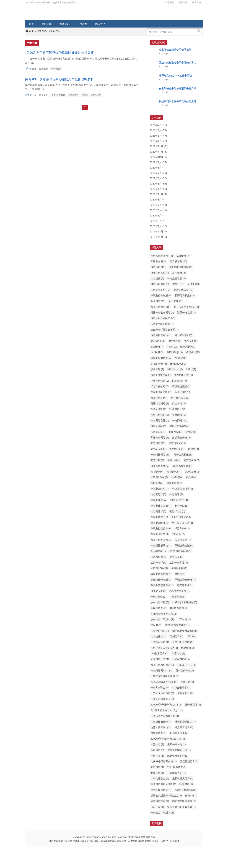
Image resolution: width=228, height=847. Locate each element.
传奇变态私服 (183, 454)
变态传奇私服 (183, 289)
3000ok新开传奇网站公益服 (168, 738)
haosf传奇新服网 (186, 789)
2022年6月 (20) (158, 178)
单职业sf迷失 (160, 534)
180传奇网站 (178, 608)
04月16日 (38, 89)
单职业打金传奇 (161, 528)
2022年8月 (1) (157, 167)
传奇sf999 (73, 95)
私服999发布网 (179, 591)
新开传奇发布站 (182, 522)
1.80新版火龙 (176, 772)
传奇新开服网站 (161, 545)
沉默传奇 (188, 647)
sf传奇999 (182, 528)
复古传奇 (157, 767)
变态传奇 (158, 443)
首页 (31, 23)
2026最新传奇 (176, 767)
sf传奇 (194, 284)
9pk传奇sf (174, 471)
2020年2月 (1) (157, 220)
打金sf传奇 (158, 409)
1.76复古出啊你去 (162, 699)
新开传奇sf (159, 397)
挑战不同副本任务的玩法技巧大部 (177, 101)
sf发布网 (179, 380)
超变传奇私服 (160, 272)
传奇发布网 (178, 261)
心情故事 (82, 23)
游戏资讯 (64, 23)
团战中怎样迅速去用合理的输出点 (177, 62)
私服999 (157, 483)
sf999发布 (56, 68)
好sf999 (175, 341)
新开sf (191, 477)
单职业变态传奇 (185, 579)
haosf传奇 (187, 346)
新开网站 (181, 505)
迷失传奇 (176, 556)
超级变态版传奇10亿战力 (166, 795)
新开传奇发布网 (161, 539)
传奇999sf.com (161, 375)
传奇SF (190, 795)
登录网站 (169, 2)
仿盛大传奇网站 (161, 727)
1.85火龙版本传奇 (162, 693)
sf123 (191, 636)
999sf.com (175, 369)
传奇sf (85, 95)
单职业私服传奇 (161, 358)
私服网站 (175, 431)
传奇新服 (179, 414)
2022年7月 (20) (158, 173)
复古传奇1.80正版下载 (181, 806)
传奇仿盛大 (158, 636)
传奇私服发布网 (162, 255)
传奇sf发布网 (160, 289)
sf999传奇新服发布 (184, 602)
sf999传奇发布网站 (177, 625)
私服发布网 (158, 261)
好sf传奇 (157, 346)
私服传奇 (183, 255)
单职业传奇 (159, 517)
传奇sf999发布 (58, 95)
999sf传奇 (176, 448)
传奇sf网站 (158, 426)
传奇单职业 (185, 693)
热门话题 (47, 23)
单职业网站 (174, 483)
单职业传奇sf (181, 517)
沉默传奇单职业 (177, 755)
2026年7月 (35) (158, 125)
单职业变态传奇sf (162, 585)
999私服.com (183, 375)
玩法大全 (100, 23)
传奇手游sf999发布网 (164, 647)
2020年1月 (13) (158, 226)
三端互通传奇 (189, 761)
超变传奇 (179, 272)
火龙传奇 (187, 681)
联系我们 (196, 2)
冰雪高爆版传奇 (161, 789)
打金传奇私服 (160, 414)
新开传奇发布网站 (162, 312)
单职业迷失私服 (161, 505)
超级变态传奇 (181, 437)
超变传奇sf (184, 585)
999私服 (178, 534)
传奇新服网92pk (161, 670)
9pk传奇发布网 (182, 466)
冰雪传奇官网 (160, 801)
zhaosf (180, 358)
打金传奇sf (177, 409)
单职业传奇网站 (161, 573)
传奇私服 (158, 267)
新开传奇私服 (185, 295)
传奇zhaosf (178, 363)
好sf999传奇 (183, 335)
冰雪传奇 (178, 653)
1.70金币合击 (160, 630)
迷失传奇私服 (178, 562)
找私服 (156, 625)
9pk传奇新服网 (161, 710)
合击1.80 (157, 806)
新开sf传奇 (182, 392)
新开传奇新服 (160, 403)
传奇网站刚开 (160, 420)
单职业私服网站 (182, 488)
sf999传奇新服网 (180, 551)
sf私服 (180, 573)
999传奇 (190, 341)
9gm (178, 710)
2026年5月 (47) (158, 135)
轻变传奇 (186, 784)
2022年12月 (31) (159, 146)
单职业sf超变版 (161, 392)
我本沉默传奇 (184, 670)
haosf (172, 346)
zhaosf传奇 (159, 363)
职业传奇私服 (160, 380)
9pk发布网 (158, 551)
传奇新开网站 (160, 454)
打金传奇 (179, 403)
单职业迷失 (158, 500)
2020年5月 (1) (157, 215)
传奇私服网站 (160, 284)
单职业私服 (175, 352)
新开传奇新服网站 (162, 664)
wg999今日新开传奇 (164, 761)
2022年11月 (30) (159, 151)
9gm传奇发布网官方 (164, 613)
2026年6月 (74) (158, 130)
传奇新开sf (158, 511)
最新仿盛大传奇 (182, 778)
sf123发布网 (159, 568)
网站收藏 (183, 2)
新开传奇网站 (160, 306)
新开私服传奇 (180, 397)
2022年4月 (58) (158, 189)
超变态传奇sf (160, 466)
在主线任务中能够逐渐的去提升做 (177, 88)
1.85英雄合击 (160, 778)
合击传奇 (157, 750)
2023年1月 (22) (158, 141)
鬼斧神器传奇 (176, 744)
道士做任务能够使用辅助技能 (175, 49)
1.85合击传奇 (179, 733)
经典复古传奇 (184, 727)
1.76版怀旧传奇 (161, 721)
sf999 (176, 477)
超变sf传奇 (158, 591)
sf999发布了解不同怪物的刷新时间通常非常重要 (59, 52)
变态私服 (157, 460)
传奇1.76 (157, 755)
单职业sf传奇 (160, 522)
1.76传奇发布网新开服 (165, 716)
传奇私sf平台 (160, 687)
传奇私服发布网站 (180, 267)
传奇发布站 (183, 539)
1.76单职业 (177, 596)
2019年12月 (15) (159, 231)
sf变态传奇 (158, 448)
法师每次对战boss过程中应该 (175, 75)
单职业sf (193, 352)
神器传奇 (157, 744)
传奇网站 (179, 420)
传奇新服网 (158, 556)
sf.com (193, 448)
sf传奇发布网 (160, 386)
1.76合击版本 (181, 687)
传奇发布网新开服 (179, 750)
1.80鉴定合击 (160, 642)
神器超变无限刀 (185, 721)
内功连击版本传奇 (184, 801)
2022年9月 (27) (158, 162)
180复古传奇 (159, 653)
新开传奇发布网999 (186, 306)
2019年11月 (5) (158, 236)
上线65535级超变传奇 (164, 676)
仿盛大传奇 (158, 733)
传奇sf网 (173, 460)
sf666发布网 (181, 659)
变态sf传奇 (177, 511)
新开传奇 (158, 301)
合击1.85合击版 (182, 642)
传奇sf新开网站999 (163, 318)
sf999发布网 (159, 477)
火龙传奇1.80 (160, 659)
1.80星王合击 (186, 664)
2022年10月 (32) (159, 157)
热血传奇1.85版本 (162, 619)
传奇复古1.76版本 (162, 812)
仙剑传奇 (176, 636)
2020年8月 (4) (157, 199)
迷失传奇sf (158, 562)
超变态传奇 (192, 460)
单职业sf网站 (160, 488)
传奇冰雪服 (193, 704)
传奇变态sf (158, 494)
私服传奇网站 (160, 437)
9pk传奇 (157, 471)
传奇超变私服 (176, 278)
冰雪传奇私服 (186, 312)
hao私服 (157, 352)
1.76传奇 (184, 619)
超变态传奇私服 (161, 579)
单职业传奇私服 (161, 295)
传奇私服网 (179, 568)
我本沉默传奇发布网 (185, 630)
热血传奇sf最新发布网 (164, 329)
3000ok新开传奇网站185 (166, 704)
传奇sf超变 (158, 596)
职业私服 (157, 369)
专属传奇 (157, 772)
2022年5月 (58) (158, 183)
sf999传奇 (158, 341)
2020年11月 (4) (158, 194)
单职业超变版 (181, 386)
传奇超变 (157, 278)
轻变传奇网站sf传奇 (163, 784)
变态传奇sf (177, 443)
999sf (191, 369)
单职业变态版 (184, 545)
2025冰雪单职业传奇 (164, 681)
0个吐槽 (32, 68)
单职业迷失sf (179, 500)
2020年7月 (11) (158, 205)
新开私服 (175, 301)
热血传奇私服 (160, 602)
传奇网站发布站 (161, 335)
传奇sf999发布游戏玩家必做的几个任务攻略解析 (59, 79)
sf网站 (190, 431)
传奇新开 (176, 494)
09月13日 (29, 62)
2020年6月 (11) (158, 210)
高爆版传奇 (158, 608)
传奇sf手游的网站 (162, 323)
